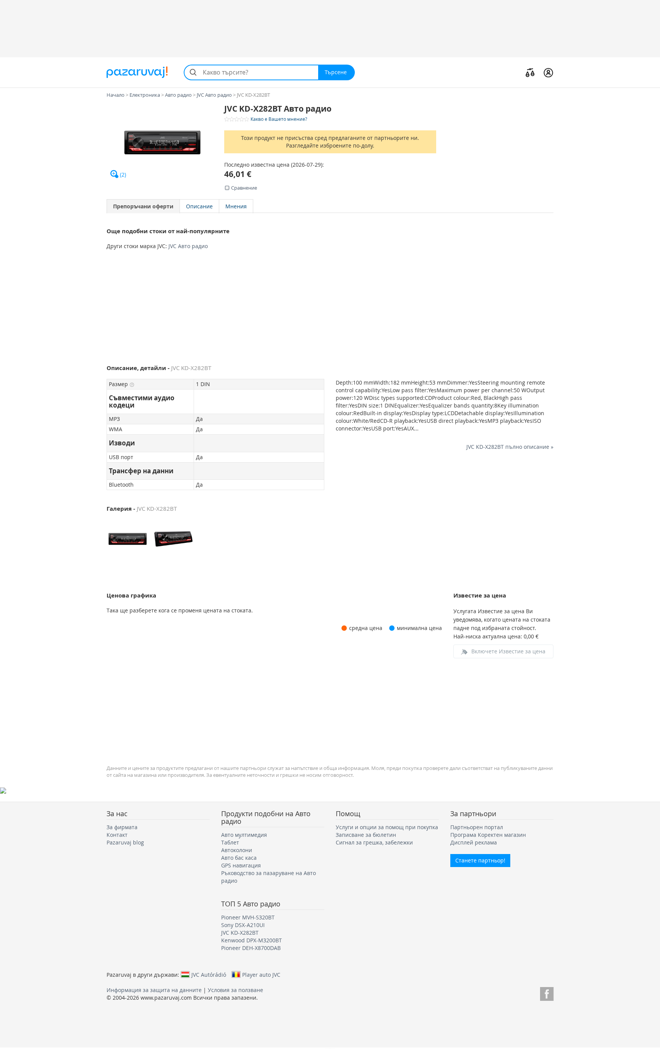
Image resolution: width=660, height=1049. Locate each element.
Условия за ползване (235, 990)
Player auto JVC (261, 974)
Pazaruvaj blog (125, 842)
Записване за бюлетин (366, 834)
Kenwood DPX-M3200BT (251, 940)
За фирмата (122, 827)
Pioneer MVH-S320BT (248, 917)
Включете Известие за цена (508, 651)
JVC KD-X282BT (240, 932)
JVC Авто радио (188, 246)
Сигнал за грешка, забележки (374, 842)
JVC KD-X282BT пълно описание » (509, 446)
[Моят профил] (548, 72)
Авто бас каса (239, 857)
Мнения (236, 206)
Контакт (117, 834)
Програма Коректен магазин (488, 834)
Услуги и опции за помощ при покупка (387, 827)
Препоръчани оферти (143, 206)
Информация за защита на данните (154, 990)
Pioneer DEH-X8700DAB (251, 948)
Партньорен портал (476, 827)
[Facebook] (546, 993)
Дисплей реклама (473, 842)
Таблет (230, 842)
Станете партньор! (480, 860)
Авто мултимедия (244, 834)
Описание (199, 206)
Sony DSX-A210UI (243, 925)
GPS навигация (241, 865)
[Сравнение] (530, 72)
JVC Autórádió (208, 974)
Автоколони (236, 850)
